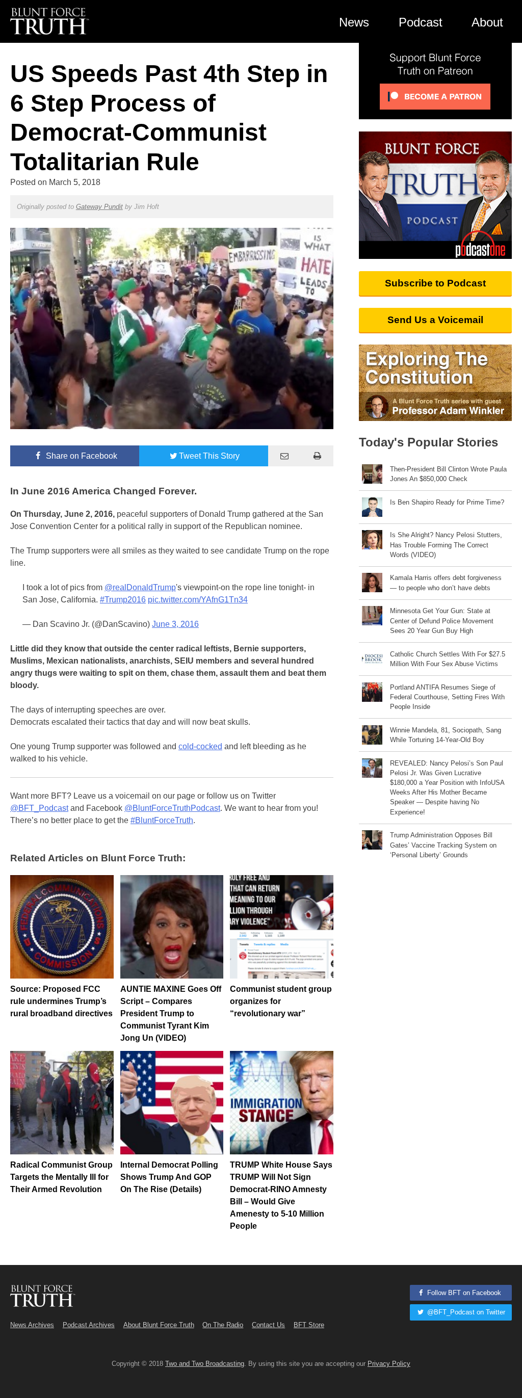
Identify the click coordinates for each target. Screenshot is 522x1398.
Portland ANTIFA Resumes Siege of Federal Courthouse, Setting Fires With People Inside (447, 696)
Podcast (420, 22)
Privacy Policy (389, 1363)
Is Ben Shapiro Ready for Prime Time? (447, 502)
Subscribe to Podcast (435, 283)
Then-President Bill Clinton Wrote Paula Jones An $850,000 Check (448, 474)
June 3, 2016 (175, 624)
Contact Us (268, 1325)
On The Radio (222, 1325)
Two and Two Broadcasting (204, 1363)
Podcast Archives (89, 1325)
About (487, 22)
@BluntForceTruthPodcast (172, 808)
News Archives (32, 1325)
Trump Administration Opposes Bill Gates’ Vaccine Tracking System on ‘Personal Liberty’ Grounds (443, 844)
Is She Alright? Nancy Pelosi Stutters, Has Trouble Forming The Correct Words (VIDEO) (446, 544)
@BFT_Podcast (39, 808)
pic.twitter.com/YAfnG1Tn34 (198, 599)
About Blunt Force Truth (158, 1325)
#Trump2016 (123, 599)
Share (80, 456)
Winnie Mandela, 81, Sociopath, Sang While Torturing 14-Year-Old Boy (445, 735)
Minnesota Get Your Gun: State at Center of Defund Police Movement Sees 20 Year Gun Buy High (441, 620)
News (354, 22)
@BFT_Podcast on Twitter (465, 1312)
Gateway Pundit (99, 206)
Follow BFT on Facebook (463, 1293)
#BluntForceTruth (161, 820)
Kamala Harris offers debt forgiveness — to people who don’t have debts (446, 582)
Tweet (209, 456)
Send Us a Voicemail (435, 319)
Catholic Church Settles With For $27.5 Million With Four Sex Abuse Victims (447, 659)
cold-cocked (200, 746)
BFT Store (309, 1325)
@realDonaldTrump (140, 587)
